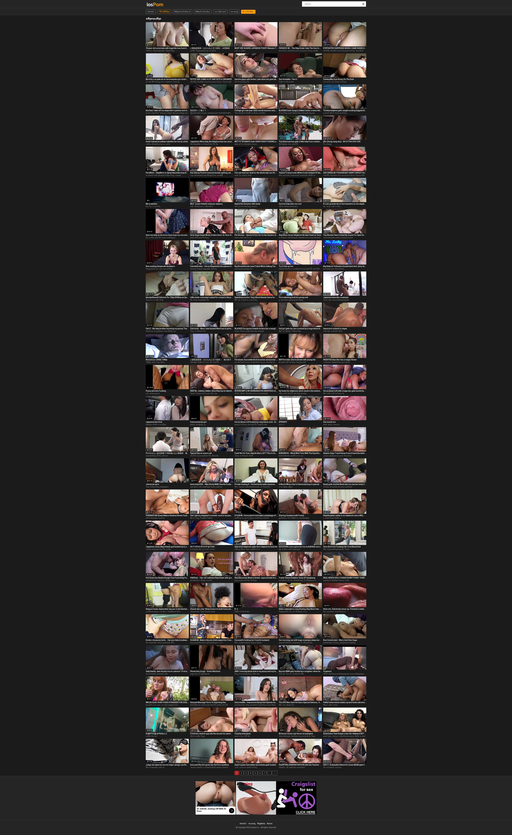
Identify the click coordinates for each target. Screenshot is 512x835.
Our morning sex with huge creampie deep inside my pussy (300, 640)
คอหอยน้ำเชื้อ (162, 674)
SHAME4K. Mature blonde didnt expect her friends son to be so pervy (211, 640)
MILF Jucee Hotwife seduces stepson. (206, 204)
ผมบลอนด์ (239, 269)
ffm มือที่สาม (292, 518)
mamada (154, 767)
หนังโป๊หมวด (195, 705)
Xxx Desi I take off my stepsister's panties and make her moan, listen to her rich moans (167, 110)
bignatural (205, 674)
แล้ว (236, 51)
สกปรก (254, 206)
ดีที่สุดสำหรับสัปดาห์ (182, 12)
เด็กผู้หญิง (199, 424)
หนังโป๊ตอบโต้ (318, 269)
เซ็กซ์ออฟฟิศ (195, 144)
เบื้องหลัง (215, 456)
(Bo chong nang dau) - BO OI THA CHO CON (341, 141)
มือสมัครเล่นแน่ (158, 144)
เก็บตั (161, 300)
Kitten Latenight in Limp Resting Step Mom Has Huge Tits (300, 609)
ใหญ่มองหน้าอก (202, 51)
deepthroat (336, 362)
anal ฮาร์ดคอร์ (222, 767)
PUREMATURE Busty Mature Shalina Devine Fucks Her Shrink (167, 515)
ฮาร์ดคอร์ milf (151, 175)
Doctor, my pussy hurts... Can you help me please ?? (167, 640)
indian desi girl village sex (177, 113)
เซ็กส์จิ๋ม (326, 51)
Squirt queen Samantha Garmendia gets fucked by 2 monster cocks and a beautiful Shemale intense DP (256, 765)
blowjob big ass (308, 113)
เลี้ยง (281, 393)
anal (236, 144)
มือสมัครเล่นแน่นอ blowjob (310, 238)
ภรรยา (212, 549)
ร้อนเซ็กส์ (359, 51)
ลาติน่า (285, 549)
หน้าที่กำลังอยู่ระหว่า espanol (160, 82)
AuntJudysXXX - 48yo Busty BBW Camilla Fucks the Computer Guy (211, 484)
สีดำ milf (326, 393)
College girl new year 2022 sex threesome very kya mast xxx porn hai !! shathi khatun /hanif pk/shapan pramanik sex (256, 110)
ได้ (236, 82)
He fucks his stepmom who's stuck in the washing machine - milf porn (300, 391)
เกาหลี (155, 300)
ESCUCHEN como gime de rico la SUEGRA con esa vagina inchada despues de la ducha (300, 547)
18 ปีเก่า (149, 51)
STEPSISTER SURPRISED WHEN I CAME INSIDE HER (344, 48)
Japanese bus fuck (154, 422)
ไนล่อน (336, 643)
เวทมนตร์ (327, 362)
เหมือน (148, 144)
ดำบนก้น (326, 82)
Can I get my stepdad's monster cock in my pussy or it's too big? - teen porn (211, 515)
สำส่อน (326, 487)
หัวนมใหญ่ (241, 82)
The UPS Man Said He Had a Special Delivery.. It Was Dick (300, 702)
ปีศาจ (192, 518)
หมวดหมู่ (234, 12)
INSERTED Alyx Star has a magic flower (340, 360)
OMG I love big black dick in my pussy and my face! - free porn (256, 671)
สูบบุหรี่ (149, 705)
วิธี (287, 767)
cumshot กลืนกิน (286, 580)
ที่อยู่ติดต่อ (261, 823)
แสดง (243, 51)
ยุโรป (241, 144)
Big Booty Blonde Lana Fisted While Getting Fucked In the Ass (256, 266)
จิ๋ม (217, 144)
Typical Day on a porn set (201, 453)
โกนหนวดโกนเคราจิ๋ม (204, 393)
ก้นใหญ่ (343, 82)
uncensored (213, 113)
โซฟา (347, 549)
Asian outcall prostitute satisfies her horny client (167, 141)
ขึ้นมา (325, 705)
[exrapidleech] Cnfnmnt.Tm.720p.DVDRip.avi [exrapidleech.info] (167, 297)
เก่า (221, 643)
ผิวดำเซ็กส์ (329, 113)
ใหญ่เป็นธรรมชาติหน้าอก (268, 705)
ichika (286, 206)
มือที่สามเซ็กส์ (251, 113)
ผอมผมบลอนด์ (347, 238)
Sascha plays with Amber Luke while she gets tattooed (256, 79)
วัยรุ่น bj (176, 82)
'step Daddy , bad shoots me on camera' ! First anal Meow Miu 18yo (167, 671)
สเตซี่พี (220, 175)
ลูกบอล (326, 456)
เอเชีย (192, 51)
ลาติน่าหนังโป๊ (155, 238)
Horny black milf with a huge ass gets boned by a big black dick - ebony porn (344, 391)
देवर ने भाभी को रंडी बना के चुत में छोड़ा (202, 547)
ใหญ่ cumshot (251, 705)
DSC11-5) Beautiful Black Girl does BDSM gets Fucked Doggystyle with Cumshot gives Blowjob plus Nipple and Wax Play (344, 765)
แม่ (293, 611)
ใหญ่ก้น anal (210, 611)
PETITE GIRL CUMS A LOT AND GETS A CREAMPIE (211, 79)
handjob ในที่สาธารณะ (199, 362)
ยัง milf (282, 362)
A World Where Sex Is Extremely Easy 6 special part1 (300, 484)
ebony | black (256, 643)
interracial (329, 518)
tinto (154, 362)
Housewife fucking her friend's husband (252, 640)
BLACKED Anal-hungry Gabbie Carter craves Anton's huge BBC (300, 110)
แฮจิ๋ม (167, 144)
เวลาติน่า (163, 611)
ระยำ (237, 767)
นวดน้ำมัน (253, 300)
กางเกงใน (156, 206)
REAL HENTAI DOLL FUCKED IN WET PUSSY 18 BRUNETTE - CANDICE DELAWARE (344, 578)
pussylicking (151, 456)
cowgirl (178, 175)
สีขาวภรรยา (204, 549)
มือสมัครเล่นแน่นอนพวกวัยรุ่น (300, 51)
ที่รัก (236, 487)
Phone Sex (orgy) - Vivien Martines (205, 671)
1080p (148, 362)
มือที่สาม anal (359, 736)
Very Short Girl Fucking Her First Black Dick (342, 547)
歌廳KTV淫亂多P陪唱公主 (156, 734)
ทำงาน (289, 674)
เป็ (147, 82)
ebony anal (246, 175)
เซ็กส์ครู (282, 767)
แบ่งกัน (209, 580)
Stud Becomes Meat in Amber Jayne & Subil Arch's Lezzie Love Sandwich (256, 578)
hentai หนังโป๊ (284, 269)
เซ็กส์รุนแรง (199, 206)
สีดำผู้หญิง (283, 144)
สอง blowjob (304, 518)
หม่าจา (281, 424)
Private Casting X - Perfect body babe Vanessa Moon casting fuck (256, 484)
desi (330, 705)
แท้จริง (242, 393)
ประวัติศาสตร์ (220, 12)
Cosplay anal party (243, 734)
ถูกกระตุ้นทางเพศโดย (253, 518)
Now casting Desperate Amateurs (160, 266)
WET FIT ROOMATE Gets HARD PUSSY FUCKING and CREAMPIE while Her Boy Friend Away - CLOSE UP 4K (256, 141)
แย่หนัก (149, 549)
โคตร (247, 549)
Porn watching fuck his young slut (293, 297)
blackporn (164, 487)
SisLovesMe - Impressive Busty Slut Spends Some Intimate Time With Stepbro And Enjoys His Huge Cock (256, 702)
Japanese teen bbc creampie (335, 297)
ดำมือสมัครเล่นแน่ (258, 362)
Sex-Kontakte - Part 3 (288, 79)
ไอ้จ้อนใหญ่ (170, 51)
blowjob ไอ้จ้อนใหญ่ (166, 175)
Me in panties (151, 204)
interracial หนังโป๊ (208, 705)
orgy (192, 674)
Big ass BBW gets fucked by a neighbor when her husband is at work (300, 671)
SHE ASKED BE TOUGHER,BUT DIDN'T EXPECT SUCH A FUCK (344, 173)
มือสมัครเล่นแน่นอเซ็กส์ (300, 736)
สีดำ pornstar (284, 175)
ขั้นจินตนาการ (301, 611)
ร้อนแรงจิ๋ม (227, 82)
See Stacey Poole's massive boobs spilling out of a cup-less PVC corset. (211, 173)
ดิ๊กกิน (159, 456)
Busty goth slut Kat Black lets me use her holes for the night (344, 484)
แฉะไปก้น (335, 82)
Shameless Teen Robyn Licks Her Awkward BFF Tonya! (344, 734)
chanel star (194, 611)
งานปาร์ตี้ (243, 736)
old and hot (194, 580)
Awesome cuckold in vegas (335, 329)
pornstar (326, 269)
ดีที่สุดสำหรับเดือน (202, 12)
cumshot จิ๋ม (151, 580)
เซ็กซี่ (154, 424)
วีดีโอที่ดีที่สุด (164, 12)
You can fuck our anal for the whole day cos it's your (256, 173)
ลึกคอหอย (347, 456)
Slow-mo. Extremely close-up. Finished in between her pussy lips (344, 609)
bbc (330, 300)
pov (332, 269)
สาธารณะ (156, 705)
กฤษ (191, 175)
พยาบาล (247, 238)
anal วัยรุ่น (283, 51)
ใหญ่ (192, 331)
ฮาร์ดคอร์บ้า (266, 487)
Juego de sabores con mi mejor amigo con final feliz (167, 765)
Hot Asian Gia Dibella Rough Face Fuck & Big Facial (167, 578)
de (324, 206)
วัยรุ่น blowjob (159, 51)
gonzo (157, 393)
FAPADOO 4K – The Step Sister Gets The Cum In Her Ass (300, 48)
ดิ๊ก (211, 362)
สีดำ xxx (256, 674)
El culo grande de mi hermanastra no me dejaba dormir (344, 204)
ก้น (240, 175)
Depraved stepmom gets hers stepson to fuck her (256, 547)
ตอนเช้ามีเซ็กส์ (285, 643)
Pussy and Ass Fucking (156, 391)
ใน (150, 206)
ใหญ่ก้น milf (301, 362)
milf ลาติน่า (336, 206)
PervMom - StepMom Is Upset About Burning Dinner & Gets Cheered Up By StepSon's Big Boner (167, 173)
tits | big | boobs (300, 393)
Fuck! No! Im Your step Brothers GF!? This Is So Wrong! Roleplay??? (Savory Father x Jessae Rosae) (256, 453)
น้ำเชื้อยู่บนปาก (310, 580)
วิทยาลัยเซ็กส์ (240, 113)
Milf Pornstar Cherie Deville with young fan (297, 360)
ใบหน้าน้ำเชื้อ (298, 674)
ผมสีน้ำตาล (295, 456)
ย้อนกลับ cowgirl (257, 331)
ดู (323, 113)
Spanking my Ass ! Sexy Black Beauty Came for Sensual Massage (256, 297)
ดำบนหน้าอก (335, 487)
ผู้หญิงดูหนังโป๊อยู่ (296, 300)
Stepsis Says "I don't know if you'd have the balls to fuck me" (344, 453)
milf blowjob (292, 238)
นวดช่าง (244, 300)
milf (191, 206)
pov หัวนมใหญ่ (245, 206)
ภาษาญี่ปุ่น (162, 424)
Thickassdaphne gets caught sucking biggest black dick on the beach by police (344, 110)
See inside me (329, 422)
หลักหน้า (151, 12)
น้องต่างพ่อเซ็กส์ (152, 113)
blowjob (206, 269)
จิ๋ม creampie (151, 643)
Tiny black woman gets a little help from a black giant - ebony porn (300, 141)
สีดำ (280, 331)
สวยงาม (243, 767)
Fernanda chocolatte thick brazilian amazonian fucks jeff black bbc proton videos (256, 360)
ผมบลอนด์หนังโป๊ (204, 456)
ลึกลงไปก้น (339, 269)
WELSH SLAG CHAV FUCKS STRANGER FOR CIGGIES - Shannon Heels (167, 702)
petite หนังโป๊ (222, 705)
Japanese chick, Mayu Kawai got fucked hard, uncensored (167, 547)
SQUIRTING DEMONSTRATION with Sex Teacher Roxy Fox (300, 765)
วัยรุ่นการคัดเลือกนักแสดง (249, 487)
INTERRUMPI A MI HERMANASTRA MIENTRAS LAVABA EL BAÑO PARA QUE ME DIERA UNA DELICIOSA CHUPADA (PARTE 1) (256, 391)
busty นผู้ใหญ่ (216, 487)
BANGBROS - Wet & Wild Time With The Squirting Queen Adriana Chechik (300, 453)
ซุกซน (237, 331)
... (269, 773)
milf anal (198, 238)
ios (154, 4)
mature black (244, 643)
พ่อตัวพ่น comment (297, 767)
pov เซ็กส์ (346, 362)
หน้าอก (165, 456)
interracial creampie (299, 175)
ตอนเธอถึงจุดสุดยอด (340, 300)
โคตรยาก (160, 580)
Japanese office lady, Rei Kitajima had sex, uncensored (211, 141)
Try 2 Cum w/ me (286, 266)
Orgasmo (327, 671)
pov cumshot (346, 487)
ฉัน (147, 206)
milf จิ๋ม (247, 580)
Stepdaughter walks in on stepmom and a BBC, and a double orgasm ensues (344, 515)
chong (328, 144)
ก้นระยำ (282, 674)
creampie (296, 643)
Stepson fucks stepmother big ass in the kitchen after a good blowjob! (167, 609)
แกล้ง (347, 580)
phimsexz (293, 206)
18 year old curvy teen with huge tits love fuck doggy (167, 48)
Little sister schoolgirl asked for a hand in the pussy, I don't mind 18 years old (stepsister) (211, 297)
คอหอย (246, 269)
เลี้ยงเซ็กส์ (209, 206)
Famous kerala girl (198, 422)
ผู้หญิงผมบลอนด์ (336, 456)
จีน (152, 736)
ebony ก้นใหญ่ (240, 424)
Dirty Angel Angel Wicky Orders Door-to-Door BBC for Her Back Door (211, 235)
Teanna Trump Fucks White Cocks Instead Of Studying (300, 173)
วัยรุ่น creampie (199, 300)
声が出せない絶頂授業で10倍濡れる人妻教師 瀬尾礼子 (167, 453)
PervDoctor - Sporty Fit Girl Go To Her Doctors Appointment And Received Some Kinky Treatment (256, 235)
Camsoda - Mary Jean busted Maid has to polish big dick (211, 329)
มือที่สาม (311, 175)
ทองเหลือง (161, 362)
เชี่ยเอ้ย (149, 424)
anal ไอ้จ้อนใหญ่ (294, 113)
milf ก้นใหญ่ (290, 362)
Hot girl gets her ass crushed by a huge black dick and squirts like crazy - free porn (300, 329)
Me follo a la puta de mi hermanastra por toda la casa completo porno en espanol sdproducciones (167, 79)
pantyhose (327, 643)
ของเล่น (161, 518)
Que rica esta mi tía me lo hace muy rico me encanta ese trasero (167, 235)
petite (315, 51)
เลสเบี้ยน (262, 113)
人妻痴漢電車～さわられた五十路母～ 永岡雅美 (210, 48)
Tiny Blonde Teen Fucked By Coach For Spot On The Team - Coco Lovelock (344, 235)
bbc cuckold (332, 331)
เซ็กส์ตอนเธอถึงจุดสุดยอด (338, 674)
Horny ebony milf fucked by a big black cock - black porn (256, 422)
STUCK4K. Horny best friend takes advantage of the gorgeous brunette (256, 515)
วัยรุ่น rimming (341, 113)
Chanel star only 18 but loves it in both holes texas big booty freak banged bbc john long (211, 609)
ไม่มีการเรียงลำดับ (286, 82)
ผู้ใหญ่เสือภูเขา (213, 643)
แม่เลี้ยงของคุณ (152, 611)
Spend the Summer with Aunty (247, 204)
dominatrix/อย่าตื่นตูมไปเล (205, 175)
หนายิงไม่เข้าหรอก (242, 362)
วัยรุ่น (328, 206)
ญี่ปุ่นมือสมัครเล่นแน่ (198, 113)
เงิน (215, 393)
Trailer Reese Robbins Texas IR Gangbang (297, 578)
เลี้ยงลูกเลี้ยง (240, 549)
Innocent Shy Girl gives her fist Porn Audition (209, 765)
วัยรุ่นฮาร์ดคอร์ (196, 269)
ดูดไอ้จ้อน (283, 518)
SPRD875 (283, 422)
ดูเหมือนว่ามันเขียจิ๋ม (164, 331)
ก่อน (161, 269)
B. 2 (236, 609)
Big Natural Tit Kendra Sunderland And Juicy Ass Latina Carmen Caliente (344, 266)
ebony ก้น (290, 705)
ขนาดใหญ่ (167, 269)
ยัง (208, 300)
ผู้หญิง (192, 424)
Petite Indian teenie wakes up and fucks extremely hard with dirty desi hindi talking (344, 702)
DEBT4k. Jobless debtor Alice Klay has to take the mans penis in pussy (211, 391)
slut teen (284, 300)
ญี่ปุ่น (290, 487)
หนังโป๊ (295, 144)
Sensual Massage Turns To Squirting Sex (208, 702)
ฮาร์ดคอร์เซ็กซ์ (209, 767)
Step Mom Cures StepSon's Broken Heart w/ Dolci (300, 235)
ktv (156, 736)
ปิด (324, 611)
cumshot (194, 487)
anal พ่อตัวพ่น (284, 456)
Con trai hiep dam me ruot (290, 204)
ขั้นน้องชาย (150, 331)
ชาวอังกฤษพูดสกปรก (170, 705)
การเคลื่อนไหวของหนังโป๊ (301, 269)
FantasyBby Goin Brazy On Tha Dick (338, 79)
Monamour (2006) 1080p (156, 360)
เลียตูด (203, 580)
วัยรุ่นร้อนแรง (340, 611)
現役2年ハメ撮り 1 (198, 110)
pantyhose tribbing (347, 643)
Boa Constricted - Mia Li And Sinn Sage (340, 640)
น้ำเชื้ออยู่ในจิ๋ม (307, 643)
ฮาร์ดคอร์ (283, 238)
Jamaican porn (152, 484)
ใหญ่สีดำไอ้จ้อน (206, 518)
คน (174, 331)
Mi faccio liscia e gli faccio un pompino (296, 734)
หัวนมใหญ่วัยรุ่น (245, 674)
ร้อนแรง (149, 300)
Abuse (269, 823)
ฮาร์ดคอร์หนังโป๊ (208, 144)
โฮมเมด (163, 113)
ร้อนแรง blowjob (168, 238)
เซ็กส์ (281, 206)
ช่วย (289, 144)
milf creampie (204, 487)
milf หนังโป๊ (288, 393)
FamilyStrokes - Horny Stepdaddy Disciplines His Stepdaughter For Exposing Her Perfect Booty (211, 266)
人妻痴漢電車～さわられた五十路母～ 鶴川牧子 (210, 360)
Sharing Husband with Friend (291, 515)
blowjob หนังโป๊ (158, 549)
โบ (324, 144)
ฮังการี (197, 674)
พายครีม (212, 51)
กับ (324, 767)
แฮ (302, 456)
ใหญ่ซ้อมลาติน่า (174, 611)
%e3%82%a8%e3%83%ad (229, 113)
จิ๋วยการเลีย (245, 331)
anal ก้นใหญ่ (252, 767)
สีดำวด (237, 300)
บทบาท (161, 767)
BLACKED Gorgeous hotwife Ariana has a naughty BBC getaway (256, 329)
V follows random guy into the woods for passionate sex (211, 734)
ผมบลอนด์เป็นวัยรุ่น (198, 643)
